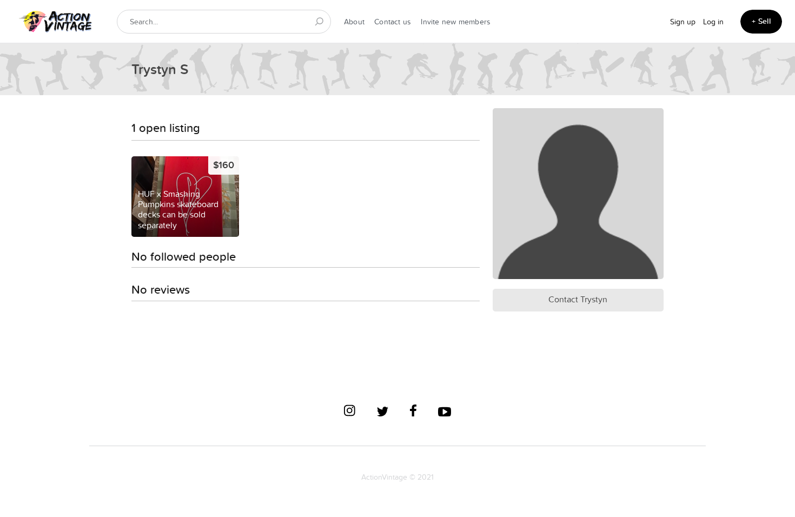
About (354, 21)
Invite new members (456, 21)
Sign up (682, 21)
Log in (713, 21)
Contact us (392, 21)
